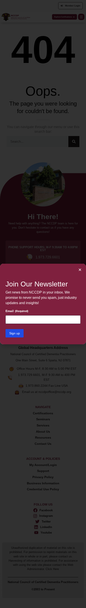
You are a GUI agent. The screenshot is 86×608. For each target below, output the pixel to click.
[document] (43, 304)
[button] (80, 269)
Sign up (14, 333)
